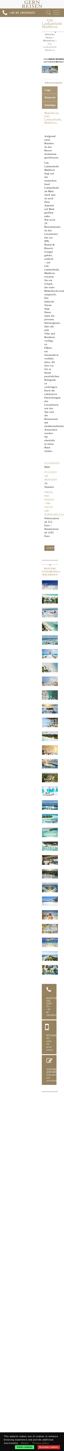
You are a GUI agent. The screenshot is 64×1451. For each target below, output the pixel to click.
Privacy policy (41, 1443)
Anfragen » (50, 548)
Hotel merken (57, 60)
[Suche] (48, 13)
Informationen (51, 82)
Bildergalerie (50, 59)
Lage (48, 90)
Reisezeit (50, 97)
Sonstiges (50, 105)
